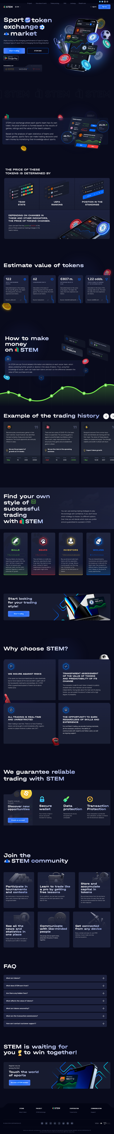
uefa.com (13, 300)
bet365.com (95, 300)
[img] (100, 1)
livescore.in (41, 300)
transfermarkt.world (70, 300)
